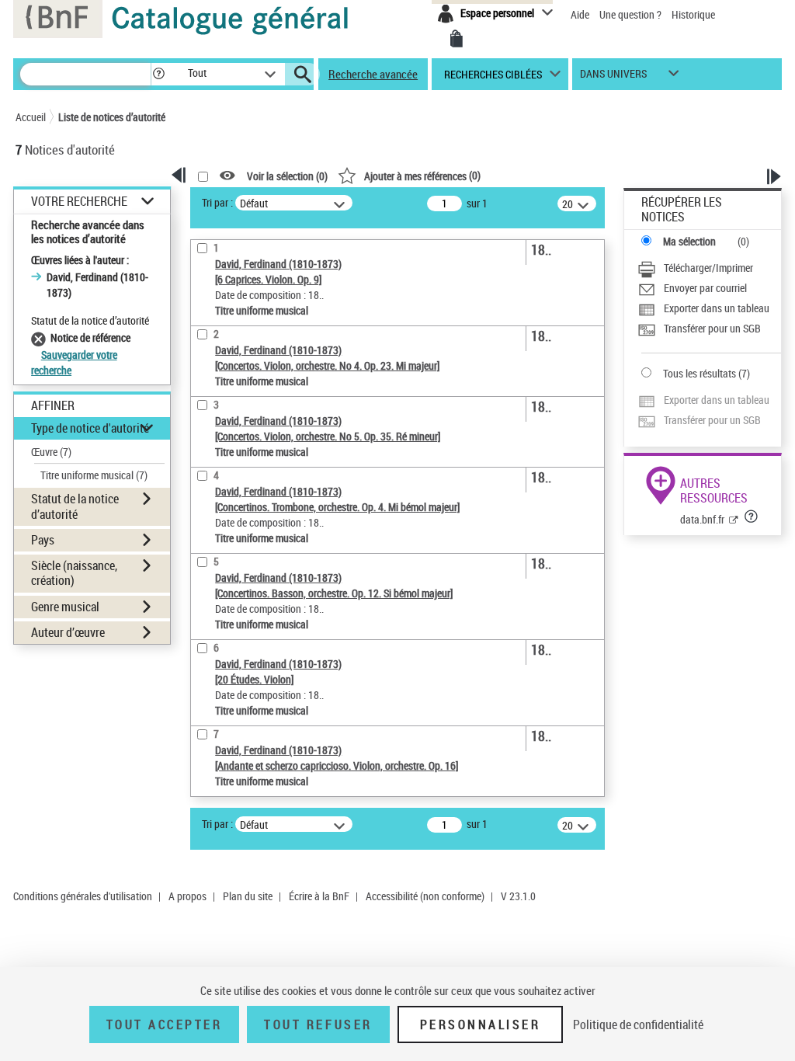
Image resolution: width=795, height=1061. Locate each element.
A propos (187, 896)
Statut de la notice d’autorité (75, 506)
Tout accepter (164, 1024)
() (422, 175)
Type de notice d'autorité (90, 428)
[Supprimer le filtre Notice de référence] (40, 337)
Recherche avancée (373, 74)
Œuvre (51, 451)
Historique (693, 14)
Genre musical (65, 606)
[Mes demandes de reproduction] (456, 39)
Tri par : (217, 202)
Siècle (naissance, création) (74, 573)
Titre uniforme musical (94, 475)
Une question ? (631, 14)
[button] (158, 74)
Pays (42, 539)
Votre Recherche (79, 201)
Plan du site (248, 896)
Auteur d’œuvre (68, 632)
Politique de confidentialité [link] (638, 1024)
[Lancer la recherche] (302, 74)
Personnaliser (480, 1024)
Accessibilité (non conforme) (425, 896)
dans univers (613, 77)
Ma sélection (689, 241)
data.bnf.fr (702, 519)
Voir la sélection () (287, 176)
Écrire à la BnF (319, 896)
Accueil (31, 117)
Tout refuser (318, 1024)
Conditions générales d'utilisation (82, 896)
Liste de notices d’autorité (111, 117)
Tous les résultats (699, 373)
